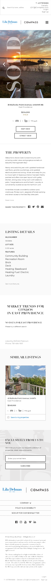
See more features (12, 284)
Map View (25, 129)
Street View (25, 136)
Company (24, 503)
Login (45, 9)
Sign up (45, 12)
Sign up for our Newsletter (25, 513)
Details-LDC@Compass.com (39, 6)
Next (47, 64)
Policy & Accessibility (25, 508)
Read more (9, 200)
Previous (4, 64)
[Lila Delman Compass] (22, 22)
